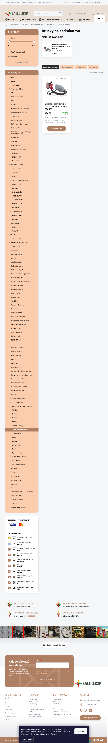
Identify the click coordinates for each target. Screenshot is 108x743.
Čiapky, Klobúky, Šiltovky (19, 112)
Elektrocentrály (16, 355)
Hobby (13, 359)
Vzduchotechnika (17, 285)
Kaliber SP (15, 188)
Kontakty (8, 719)
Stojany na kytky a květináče (20, 281)
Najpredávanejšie (50, 67)
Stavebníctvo (15, 476)
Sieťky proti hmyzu (17, 332)
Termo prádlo (15, 116)
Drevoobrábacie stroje (18, 383)
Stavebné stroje (16, 480)
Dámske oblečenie (17, 97)
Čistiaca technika (16, 351)
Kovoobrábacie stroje (18, 379)
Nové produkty (16, 262)
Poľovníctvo (15, 85)
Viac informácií (51, 734)
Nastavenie (27, 739)
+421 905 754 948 (30, 616)
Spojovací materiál (17, 277)
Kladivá (14, 441)
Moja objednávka (10, 716)
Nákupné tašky (16, 336)
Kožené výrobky (16, 145)
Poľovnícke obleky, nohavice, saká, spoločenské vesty (22, 132)
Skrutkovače (16, 445)
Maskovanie (15, 137)
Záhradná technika (17, 488)
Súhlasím (80, 731)
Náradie (13, 394)
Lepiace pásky (16, 297)
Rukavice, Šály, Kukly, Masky (20, 108)
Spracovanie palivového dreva (21, 371)
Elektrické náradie (17, 402)
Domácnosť (14, 250)
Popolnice (14, 309)
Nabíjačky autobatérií (18, 390)
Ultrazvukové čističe (17, 313)
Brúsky (14, 422)
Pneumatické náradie (19, 457)
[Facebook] (81, 710)
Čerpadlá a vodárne (17, 348)
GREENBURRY (16, 157)
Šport (13, 472)
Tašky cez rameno (18, 200)
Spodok (13, 104)
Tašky (13, 176)
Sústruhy (15, 418)
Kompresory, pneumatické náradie (22, 375)
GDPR (24, 2)
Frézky (14, 449)
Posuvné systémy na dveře (20, 320)
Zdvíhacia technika (17, 499)
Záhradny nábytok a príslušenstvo (22, 492)
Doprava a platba (45, 2)
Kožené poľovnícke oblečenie (20, 128)
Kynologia (14, 141)
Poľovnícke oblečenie (18, 89)
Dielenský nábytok (17, 270)
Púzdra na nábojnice (18, 235)
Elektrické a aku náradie (19, 387)
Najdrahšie (80, 67)
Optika (13, 81)
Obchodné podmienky (12, 2)
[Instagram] (85, 710)
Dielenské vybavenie (18, 398)
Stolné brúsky (17, 433)
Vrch (12, 101)
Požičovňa (32, 2)
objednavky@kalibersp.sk (92, 700)
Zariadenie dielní (16, 496)
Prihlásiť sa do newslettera (46, 679)
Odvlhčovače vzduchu (18, 324)
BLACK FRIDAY (16, 340)
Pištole (14, 437)
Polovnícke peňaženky (18, 149)
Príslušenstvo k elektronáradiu (22, 406)
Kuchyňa (14, 468)
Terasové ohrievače (17, 305)
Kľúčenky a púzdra (17, 165)
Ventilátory (14, 301)
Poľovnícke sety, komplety (19, 124)
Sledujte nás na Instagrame (56, 645)
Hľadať (59, 13)
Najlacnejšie (67, 67)
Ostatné (14, 484)
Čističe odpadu (16, 293)
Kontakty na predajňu (90, 718)
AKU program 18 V (17, 254)
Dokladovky (15, 223)
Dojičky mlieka (15, 367)
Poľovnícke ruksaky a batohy (21, 180)
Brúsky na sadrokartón (20, 429)
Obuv (13, 93)
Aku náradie (16, 461)
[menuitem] (11, 19)
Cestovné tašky (17, 192)
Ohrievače (14, 363)
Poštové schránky (17, 266)
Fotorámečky (15, 328)
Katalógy (14, 258)
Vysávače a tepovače (19, 453)
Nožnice (15, 414)
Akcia (12, 77)
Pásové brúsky (18, 426)
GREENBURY (16, 227)
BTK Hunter (15, 161)
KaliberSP (15, 153)
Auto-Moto (14, 344)
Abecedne (93, 67)
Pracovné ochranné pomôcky (20, 274)
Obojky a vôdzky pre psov (19, 242)
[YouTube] (90, 710)
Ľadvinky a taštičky (18, 211)
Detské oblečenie (16, 120)
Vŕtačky (14, 410)
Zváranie (14, 503)
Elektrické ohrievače (18, 464)
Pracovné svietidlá (17, 289)
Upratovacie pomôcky (18, 316)
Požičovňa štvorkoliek (18, 507)
